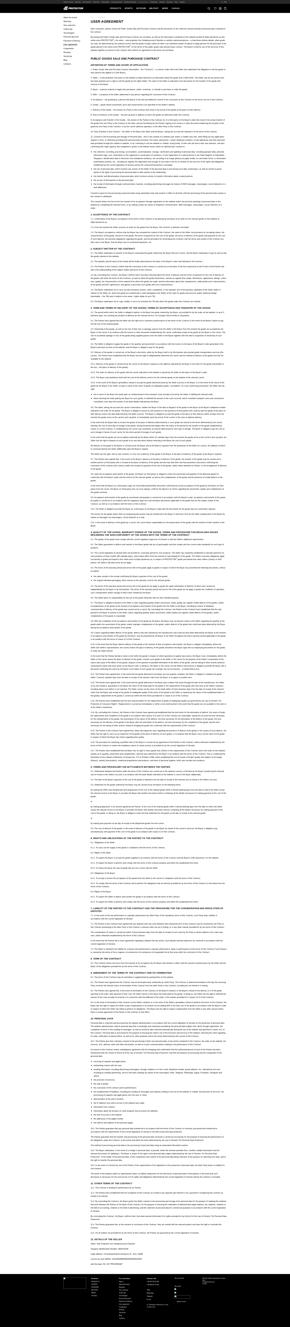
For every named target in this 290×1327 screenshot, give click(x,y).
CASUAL (176, 8)
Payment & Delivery (130, 2)
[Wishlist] (215, 8)
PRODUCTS (115, 8)
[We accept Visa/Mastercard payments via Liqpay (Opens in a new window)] (186, 1290)
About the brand (68, 2)
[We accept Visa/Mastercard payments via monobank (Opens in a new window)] (186, 1293)
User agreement (143, 2)
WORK (165, 8)
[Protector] (74, 1283)
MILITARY (154, 8)
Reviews (162, 2)
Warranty (78, 2)
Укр (222, 2)
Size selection (86, 2)
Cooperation (154, 2)
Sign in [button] (121, 1281)
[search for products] (209, 8)
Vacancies (170, 2)
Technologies (105, 2)
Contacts (182, 2)
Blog (176, 2)
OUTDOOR (141, 8)
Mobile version (181, 1301)
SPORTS (129, 8)
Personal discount (116, 2)
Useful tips (96, 2)
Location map (151, 1307)
